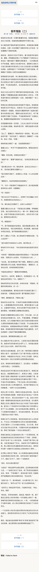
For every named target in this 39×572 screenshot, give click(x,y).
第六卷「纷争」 (9, 34)
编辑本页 (32, 34)
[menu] (36, 3)
